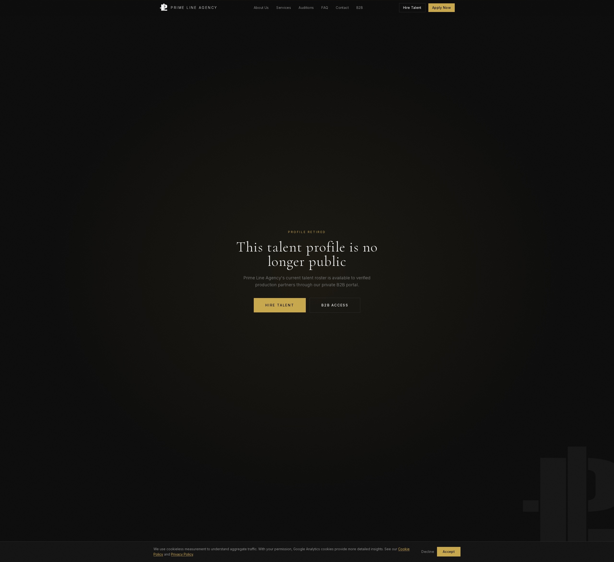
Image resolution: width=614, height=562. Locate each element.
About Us (261, 8)
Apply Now (441, 8)
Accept (449, 552)
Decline (427, 552)
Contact (342, 8)
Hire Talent (412, 8)
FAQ (324, 8)
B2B (359, 8)
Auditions (306, 8)
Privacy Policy (182, 554)
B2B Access (334, 305)
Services (283, 8)
